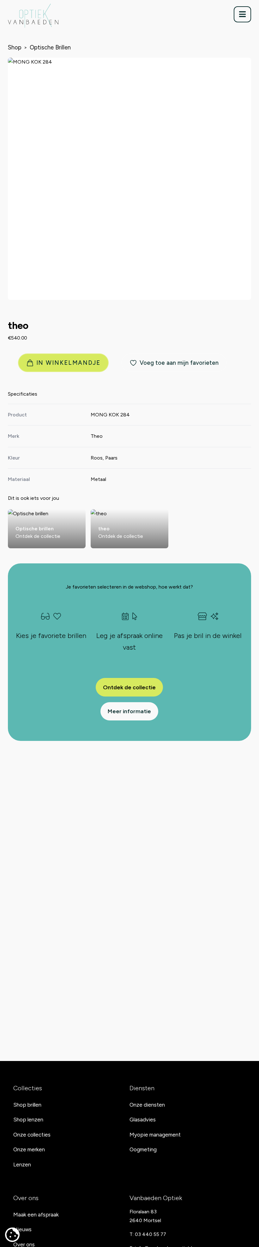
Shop (14, 47)
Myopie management (155, 1134)
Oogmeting (143, 1149)
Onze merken (29, 1149)
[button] (242, 14)
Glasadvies (143, 1119)
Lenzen (22, 1164)
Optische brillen (50, 47)
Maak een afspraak (36, 1214)
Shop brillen (27, 1105)
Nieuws (22, 1229)
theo (18, 325)
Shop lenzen (28, 1119)
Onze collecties (32, 1134)
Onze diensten (147, 1105)
